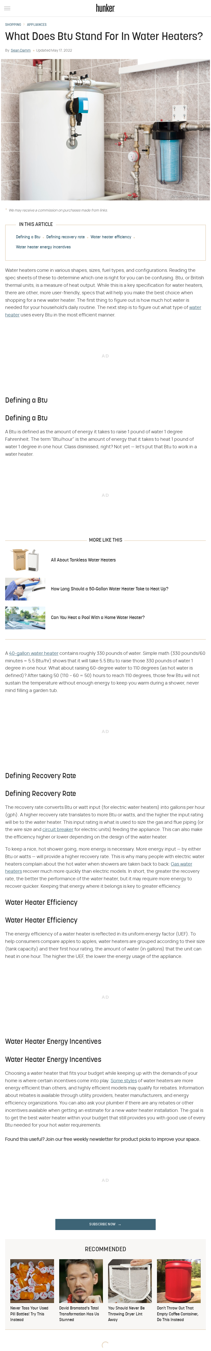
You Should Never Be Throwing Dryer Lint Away (126, 1314)
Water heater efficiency (111, 237)
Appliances (37, 25)
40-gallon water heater (33, 653)
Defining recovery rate (65, 237)
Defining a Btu (28, 237)
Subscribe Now (102, 1224)
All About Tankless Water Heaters (83, 560)
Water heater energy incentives (43, 248)
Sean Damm (21, 50)
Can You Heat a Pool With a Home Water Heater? (98, 617)
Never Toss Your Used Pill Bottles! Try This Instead (29, 1314)
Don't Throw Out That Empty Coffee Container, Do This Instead (177, 1314)
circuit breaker (57, 829)
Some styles (124, 1081)
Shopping (13, 25)
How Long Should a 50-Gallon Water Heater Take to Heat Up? (109, 589)
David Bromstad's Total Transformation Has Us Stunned (79, 1314)
